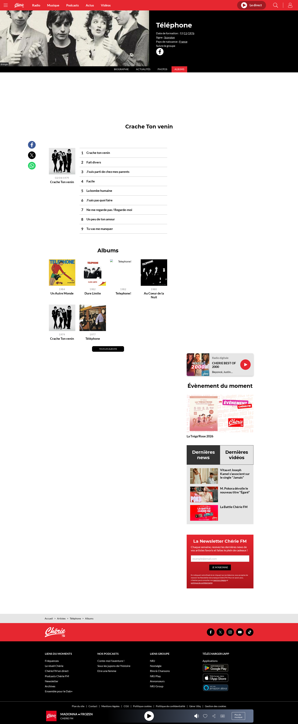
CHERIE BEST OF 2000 (224, 365)
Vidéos (106, 5)
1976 (191, 33)
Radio (36, 5)
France (183, 41)
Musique (53, 5)
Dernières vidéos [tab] (236, 454)
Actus (90, 5)
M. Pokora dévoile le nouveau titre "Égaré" (235, 490)
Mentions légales (110, 706)
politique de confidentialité (201, 583)
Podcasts (72, 5)
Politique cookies (142, 706)
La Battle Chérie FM (234, 507)
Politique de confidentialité (170, 706)
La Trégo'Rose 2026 (200, 436)
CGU (126, 706)
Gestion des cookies (215, 706)
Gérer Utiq (195, 706)
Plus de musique (238, 715)
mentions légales (219, 580)
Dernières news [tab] (203, 454)
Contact (93, 706)
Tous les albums (108, 349)
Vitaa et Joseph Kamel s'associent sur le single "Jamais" (235, 473)
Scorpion (169, 37)
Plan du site (78, 706)
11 (185, 33)
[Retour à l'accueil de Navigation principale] (19, 5)
